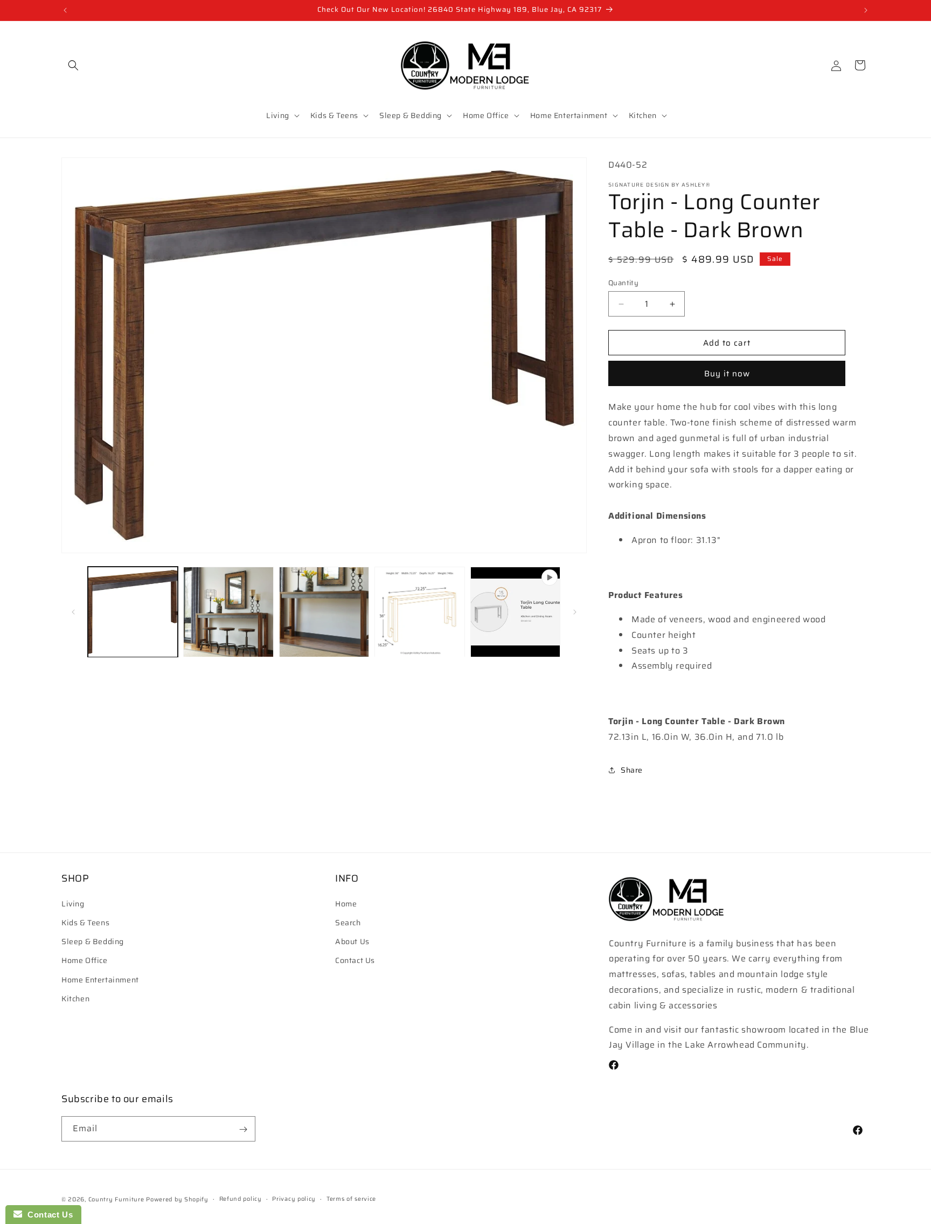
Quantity (623, 283)
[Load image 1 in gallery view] (133, 612)
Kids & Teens (85, 923)
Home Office (84, 960)
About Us (352, 941)
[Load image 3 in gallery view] (324, 612)
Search (348, 923)
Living (73, 904)
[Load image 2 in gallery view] (228, 612)
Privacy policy (294, 1198)
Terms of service (351, 1198)
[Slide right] (575, 612)
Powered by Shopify (177, 1199)
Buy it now (727, 373)
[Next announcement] (866, 10)
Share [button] (632, 770)
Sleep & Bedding (92, 941)
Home (346, 904)
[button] (73, 65)
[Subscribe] (243, 1129)
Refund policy (240, 1198)
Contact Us (355, 960)
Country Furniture (116, 1199)
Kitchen (75, 999)
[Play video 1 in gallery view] (515, 612)
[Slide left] (73, 612)
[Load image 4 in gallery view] (419, 612)
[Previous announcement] (65, 10)
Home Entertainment (100, 980)
